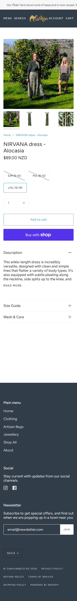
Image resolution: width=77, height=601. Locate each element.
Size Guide (12, 305)
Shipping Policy (14, 585)
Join (67, 529)
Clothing (10, 419)
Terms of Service (40, 576)
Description (12, 252)
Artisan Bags (13, 427)
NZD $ (11, 553)
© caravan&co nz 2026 (20, 568)
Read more (12, 285)
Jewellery (11, 434)
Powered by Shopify (44, 585)
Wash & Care (13, 317)
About (8, 450)
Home (7, 135)
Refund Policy (13, 576)
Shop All (10, 442)
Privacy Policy (52, 568)
